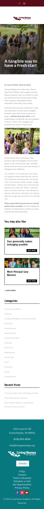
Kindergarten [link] (9, 352)
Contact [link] (22, 474)
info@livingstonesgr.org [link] (22, 445)
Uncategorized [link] (10, 377)
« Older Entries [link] (10, 290)
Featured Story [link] (10, 333)
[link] (22, 19)
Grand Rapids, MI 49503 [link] (22, 432)
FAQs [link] (22, 471)
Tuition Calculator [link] (22, 478)
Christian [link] (8, 314)
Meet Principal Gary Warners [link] (15, 398)
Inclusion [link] (8, 343)
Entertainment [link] (10, 328)
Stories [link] (7, 372)
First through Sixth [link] (11, 338)
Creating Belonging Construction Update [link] (20, 319)
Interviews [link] (8, 348)
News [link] (6, 362)
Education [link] (8, 324)
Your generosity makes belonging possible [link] (19, 243)
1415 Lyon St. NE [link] (22, 429)
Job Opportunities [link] (22, 484)
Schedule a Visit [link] (22, 481)
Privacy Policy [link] (22, 487)
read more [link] (32, 250)
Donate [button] (23, 463)
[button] (24, 3)
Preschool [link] (8, 367)
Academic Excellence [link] (12, 309)
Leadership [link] (8, 357)
